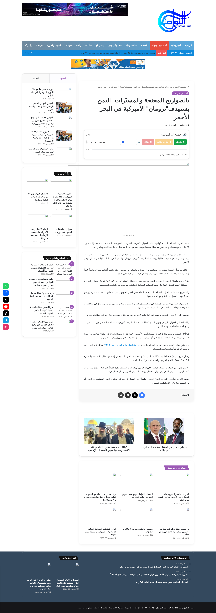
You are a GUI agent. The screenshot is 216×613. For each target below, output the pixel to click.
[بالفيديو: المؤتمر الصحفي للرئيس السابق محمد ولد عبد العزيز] (64, 107)
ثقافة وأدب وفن (115, 45)
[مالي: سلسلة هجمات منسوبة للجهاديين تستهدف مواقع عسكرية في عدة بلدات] (64, 283)
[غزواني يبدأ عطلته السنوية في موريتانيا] (61, 220)
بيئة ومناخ (100, 45)
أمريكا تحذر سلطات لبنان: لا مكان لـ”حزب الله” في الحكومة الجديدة (41, 310)
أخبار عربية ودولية (159, 45)
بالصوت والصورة (54, 45)
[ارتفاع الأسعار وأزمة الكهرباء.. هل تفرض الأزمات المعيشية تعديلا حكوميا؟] (37, 220)
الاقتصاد (144, 45)
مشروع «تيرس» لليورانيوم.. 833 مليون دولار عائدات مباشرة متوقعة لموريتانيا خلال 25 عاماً (62, 199)
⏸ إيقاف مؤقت (164, 141)
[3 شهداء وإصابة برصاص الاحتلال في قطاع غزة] (136, 517)
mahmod (183, 125)
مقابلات (88, 45)
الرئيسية (188, 45)
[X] (6, 300)
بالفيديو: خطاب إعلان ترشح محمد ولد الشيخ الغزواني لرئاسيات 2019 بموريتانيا (42, 120)
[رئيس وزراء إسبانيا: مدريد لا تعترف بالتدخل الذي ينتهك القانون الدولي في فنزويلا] (64, 325)
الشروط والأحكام (101, 608)
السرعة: (102, 142)
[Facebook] (6, 293)
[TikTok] (6, 313)
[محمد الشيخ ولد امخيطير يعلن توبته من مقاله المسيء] (64, 152)
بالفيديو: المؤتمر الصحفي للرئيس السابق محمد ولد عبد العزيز (41, 106)
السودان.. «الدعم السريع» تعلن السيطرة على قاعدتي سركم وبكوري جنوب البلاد (173, 497)
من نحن (81, 608)
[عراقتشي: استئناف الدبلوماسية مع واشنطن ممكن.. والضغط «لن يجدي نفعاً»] (173, 517)
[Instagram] (6, 327)
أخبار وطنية (176, 45)
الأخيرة (36, 78)
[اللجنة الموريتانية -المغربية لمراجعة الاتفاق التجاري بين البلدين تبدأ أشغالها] (64, 269)
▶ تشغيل (180, 141)
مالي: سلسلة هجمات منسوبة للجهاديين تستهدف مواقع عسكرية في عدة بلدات (41, 282)
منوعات (69, 45)
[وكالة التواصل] (174, 20)
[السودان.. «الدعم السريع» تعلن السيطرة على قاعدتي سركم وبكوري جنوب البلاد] (173, 482)
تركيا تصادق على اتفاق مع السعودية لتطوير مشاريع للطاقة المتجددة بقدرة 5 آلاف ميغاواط (100, 497)
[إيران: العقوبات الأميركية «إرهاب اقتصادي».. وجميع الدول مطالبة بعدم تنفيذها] (100, 517)
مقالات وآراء (131, 45)
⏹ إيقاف (148, 141)
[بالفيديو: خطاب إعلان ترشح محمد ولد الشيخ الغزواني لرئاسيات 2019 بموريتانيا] (64, 121)
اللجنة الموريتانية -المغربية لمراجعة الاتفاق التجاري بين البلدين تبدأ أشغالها (41, 267)
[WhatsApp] (6, 286)
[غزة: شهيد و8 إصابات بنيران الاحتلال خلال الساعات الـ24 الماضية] (64, 297)
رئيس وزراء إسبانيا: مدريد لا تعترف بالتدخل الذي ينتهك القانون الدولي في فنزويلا (41, 324)
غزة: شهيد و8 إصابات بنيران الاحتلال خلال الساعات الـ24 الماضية (41, 296)
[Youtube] (6, 306)
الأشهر (63, 78)
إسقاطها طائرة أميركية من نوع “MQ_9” (122, 345)
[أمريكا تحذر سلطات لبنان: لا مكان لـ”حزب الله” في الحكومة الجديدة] (64, 312)
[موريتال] (108, 64)
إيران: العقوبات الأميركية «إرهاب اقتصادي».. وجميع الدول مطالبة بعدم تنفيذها (100, 532)
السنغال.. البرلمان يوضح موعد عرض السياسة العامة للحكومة (137, 495)
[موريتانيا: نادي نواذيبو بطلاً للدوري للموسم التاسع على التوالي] (64, 93)
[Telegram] (6, 320)
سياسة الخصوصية (116, 608)
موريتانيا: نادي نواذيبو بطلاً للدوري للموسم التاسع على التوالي (41, 92)
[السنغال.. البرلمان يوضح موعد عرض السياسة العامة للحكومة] (136, 482)
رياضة (78, 45)
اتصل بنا (89, 608)
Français (39, 45)
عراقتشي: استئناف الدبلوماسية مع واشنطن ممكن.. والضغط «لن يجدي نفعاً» (174, 532)
